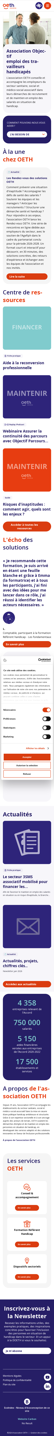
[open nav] (47, 5)
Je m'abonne (14, 1351)
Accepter (27, 757)
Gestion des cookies (39, 1433)
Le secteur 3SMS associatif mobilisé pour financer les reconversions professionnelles (25, 881)
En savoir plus (15, 644)
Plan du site (9, 1384)
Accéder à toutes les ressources (24, 526)
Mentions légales (12, 1375)
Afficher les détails (35, 748)
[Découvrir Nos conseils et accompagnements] (27, 1197)
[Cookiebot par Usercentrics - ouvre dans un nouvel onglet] (38, 660)
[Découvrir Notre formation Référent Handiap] (27, 1234)
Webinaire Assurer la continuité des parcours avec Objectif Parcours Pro (25, 436)
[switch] (46, 718)
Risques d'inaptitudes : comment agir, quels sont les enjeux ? (27, 509)
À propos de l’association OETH (19, 1140)
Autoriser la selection (27, 765)
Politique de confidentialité (17, 1380)
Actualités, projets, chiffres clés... (20, 963)
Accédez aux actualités (21, 984)
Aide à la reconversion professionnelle (23, 365)
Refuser (27, 774)
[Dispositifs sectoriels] (27, 1268)
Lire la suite (17, 276)
